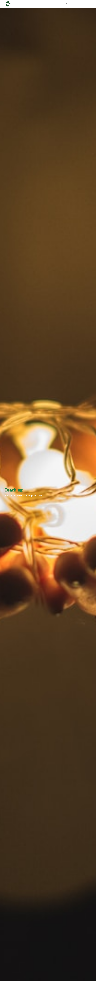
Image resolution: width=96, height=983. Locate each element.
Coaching (53, 4)
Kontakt (86, 4)
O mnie (45, 4)
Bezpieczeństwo (65, 4)
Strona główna (34, 4)
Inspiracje (77, 4)
